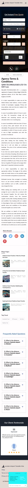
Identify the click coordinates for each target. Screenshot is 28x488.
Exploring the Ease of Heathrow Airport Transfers (14, 301)
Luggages (5, 41)
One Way (8, 28)
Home (7, 74)
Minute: (21, 55)
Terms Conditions (17, 74)
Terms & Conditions (7, 473)
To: (4, 24)
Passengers (6, 33)
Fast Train (22, 319)
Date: (5, 49)
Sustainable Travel (5, 319)
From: (5, 20)
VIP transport (14, 319)
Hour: (6, 55)
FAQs (3, 470)
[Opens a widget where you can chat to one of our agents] (17, 479)
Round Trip (21, 28)
